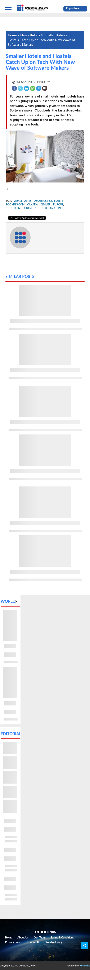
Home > (14, 35)
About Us (23, 937)
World (8, 602)
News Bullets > (32, 35)
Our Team (40, 937)
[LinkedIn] (26, 88)
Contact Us (33, 942)
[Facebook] (14, 88)
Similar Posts (19, 277)
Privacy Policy (13, 942)
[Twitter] (20, 88)
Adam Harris (23, 201)
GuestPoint (14, 208)
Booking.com (15, 204)
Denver (45, 204)
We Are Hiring (54, 942)
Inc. (60, 208)
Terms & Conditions (62, 937)
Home (8, 937)
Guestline (31, 208)
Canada (32, 204)
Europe (58, 204)
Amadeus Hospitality (48, 201)
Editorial (11, 734)
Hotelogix (48, 208)
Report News (73, 8)
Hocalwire (85, 966)
